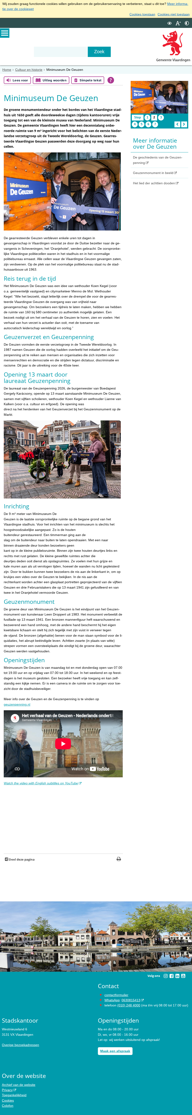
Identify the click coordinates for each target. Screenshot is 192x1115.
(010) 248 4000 (128, 1005)
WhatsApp (112, 1000)
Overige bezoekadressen (20, 1045)
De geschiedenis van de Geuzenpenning (157, 159)
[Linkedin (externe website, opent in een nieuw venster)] (177, 976)
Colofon (7, 1105)
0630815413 (131, 1000)
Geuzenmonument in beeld (153, 173)
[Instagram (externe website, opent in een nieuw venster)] (165, 976)
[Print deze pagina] (119, 859)
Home (6, 70)
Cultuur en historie (28, 70)
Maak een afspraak (115, 1051)
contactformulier (116, 995)
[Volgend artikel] (184, 124)
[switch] (169, 23)
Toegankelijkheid (14, 1095)
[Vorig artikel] (177, 124)
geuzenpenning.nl (17, 704)
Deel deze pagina (21, 860)
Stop (139, 117)
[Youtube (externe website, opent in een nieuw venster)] (183, 976)
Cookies (8, 1100)
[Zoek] (99, 52)
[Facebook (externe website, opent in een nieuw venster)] (171, 976)
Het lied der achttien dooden (154, 183)
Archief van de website (18, 1085)
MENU (4, 33)
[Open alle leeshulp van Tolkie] (110, 80)
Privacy (7, 1090)
